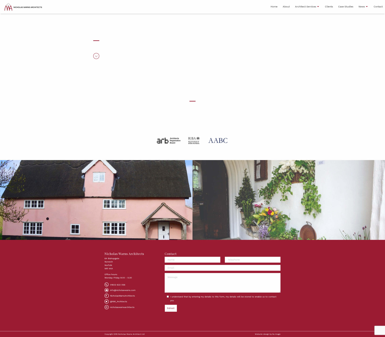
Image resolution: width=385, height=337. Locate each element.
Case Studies (345, 6)
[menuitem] (274, 7)
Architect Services (305, 6)
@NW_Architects (118, 301)
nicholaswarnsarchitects (121, 307)
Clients (329, 6)
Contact (378, 6)
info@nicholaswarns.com (123, 290)
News (362, 6)
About (286, 6)
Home (274, 6)
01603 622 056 (117, 285)
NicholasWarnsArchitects (122, 296)
